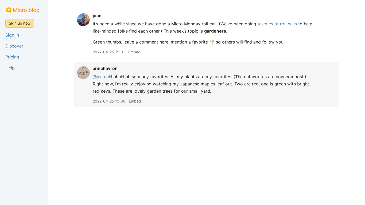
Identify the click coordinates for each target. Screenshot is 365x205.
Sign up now (19, 23)
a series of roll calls (277, 23)
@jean (99, 76)
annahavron (105, 68)
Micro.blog (26, 10)
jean (97, 15)
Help (10, 67)
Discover (14, 46)
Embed (134, 52)
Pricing (12, 57)
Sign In (12, 35)
